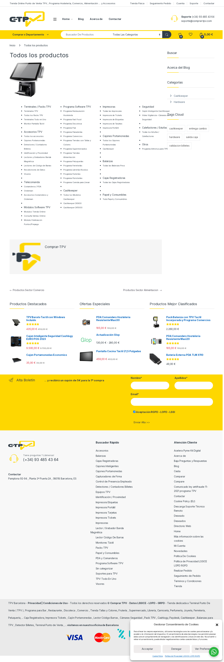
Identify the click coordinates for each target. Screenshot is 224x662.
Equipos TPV (103, 491)
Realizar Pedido (183, 570)
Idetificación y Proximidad (36, 153)
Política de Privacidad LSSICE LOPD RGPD (182, 656)
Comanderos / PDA (32, 186)
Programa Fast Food (72, 119)
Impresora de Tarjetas (112, 124)
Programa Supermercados (75, 149)
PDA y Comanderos (107, 558)
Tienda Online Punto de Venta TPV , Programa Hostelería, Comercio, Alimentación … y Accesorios (62, 3)
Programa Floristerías (72, 178)
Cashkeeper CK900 (72, 203)
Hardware (179, 101)
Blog (80, 18)
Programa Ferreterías (72, 166)
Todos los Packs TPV (33, 115)
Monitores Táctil (105, 542)
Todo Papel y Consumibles (115, 199)
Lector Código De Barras (110, 537)
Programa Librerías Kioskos (75, 170)
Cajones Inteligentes (107, 466)
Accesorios (102, 450)
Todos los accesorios (34, 136)
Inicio (12, 45)
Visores (27, 174)
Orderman (28, 191)
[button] (217, 624)
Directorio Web (182, 526)
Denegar (176, 648)
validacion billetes (179, 145)
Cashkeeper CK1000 (72, 207)
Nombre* (136, 377)
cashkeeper (176, 128)
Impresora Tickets (106, 517)
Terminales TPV (31, 111)
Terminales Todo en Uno (35, 119)
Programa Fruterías (71, 174)
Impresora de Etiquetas (113, 119)
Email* (135, 394)
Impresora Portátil (111, 128)
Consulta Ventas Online (35, 216)
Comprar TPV (118, 603)
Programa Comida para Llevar (76, 182)
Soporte (194, 3)
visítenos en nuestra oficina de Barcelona (92, 625)
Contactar (209, 3)
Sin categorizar (104, 568)
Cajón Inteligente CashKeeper (156, 111)
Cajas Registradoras (107, 460)
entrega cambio (198, 128)
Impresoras (102, 522)
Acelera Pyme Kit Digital (187, 450)
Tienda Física (137, 3)
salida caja (192, 137)
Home (65, 18)
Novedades (180, 551)
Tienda (178, 586)
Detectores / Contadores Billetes (114, 486)
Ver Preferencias (205, 648)
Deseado (179, 515)
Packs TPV (102, 547)
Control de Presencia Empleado (114, 481)
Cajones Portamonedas (34, 140)
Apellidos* (180, 377)
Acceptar (147, 648)
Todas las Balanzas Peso (114, 166)
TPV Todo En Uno (106, 578)
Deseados (180, 520)
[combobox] (86, 34)
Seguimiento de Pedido (187, 575)
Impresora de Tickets (112, 115)
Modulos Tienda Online (35, 212)
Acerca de (96, 18)
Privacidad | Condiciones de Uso (48, 603)
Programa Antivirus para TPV (155, 149)
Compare (179, 481)
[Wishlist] (190, 34)
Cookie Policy (157, 656)
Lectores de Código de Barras (37, 166)
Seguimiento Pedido (160, 3)
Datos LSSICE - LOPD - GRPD (147, 603)
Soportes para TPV (107, 573)
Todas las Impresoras (112, 111)
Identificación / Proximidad (111, 497)
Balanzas (101, 455)
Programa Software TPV (109, 563)
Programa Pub (69, 128)
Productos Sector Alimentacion (142, 290)
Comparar (179, 476)
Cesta (177, 471)
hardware (174, 137)
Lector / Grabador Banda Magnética (107, 530)
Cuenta (180, 3)
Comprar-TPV (55, 247)
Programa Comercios (72, 136)
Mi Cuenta (179, 545)
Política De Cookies (185, 556)
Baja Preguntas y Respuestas (190, 460)
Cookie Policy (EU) (184, 501)
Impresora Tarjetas (106, 512)
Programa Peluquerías (73, 161)
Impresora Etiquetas (107, 502)
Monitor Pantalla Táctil (34, 124)
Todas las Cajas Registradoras (116, 182)
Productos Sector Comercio (27, 290)
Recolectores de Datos (34, 170)
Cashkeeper (108, 149)
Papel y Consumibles (107, 552)
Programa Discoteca (72, 124)
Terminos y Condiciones (187, 581)
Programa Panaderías (72, 132)
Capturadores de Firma (109, 476)
